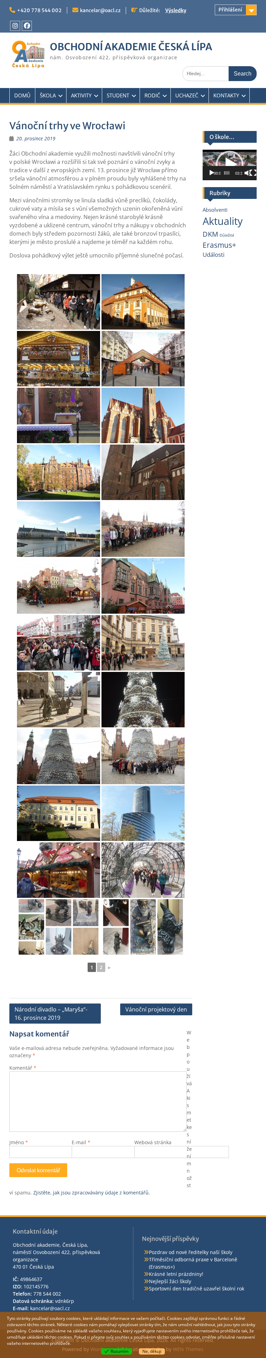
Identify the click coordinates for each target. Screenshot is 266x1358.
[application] (230, 165)
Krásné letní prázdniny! (176, 1274)
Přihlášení (230, 10)
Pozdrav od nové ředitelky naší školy (190, 1252)
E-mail (81, 1142)
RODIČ (152, 95)
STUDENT (118, 95)
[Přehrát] (211, 172)
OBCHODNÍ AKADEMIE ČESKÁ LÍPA (131, 47)
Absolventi (215, 209)
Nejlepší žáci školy (170, 1281)
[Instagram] (15, 26)
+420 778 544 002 (39, 10)
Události (213, 255)
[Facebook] (27, 26)
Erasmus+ (219, 245)
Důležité (227, 235)
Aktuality (223, 221)
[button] (229, 164)
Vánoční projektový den (156, 1009)
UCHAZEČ (186, 95)
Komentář (22, 1068)
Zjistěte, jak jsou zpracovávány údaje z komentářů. (91, 1192)
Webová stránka (152, 1142)
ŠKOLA (48, 95)
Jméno (18, 1142)
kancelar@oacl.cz (100, 10)
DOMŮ (22, 95)
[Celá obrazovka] (253, 172)
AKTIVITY (81, 95)
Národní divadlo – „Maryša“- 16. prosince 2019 (51, 1014)
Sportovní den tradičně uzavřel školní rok (196, 1288)
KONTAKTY (226, 95)
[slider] (227, 173)
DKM (210, 234)
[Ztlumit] (247, 172)
